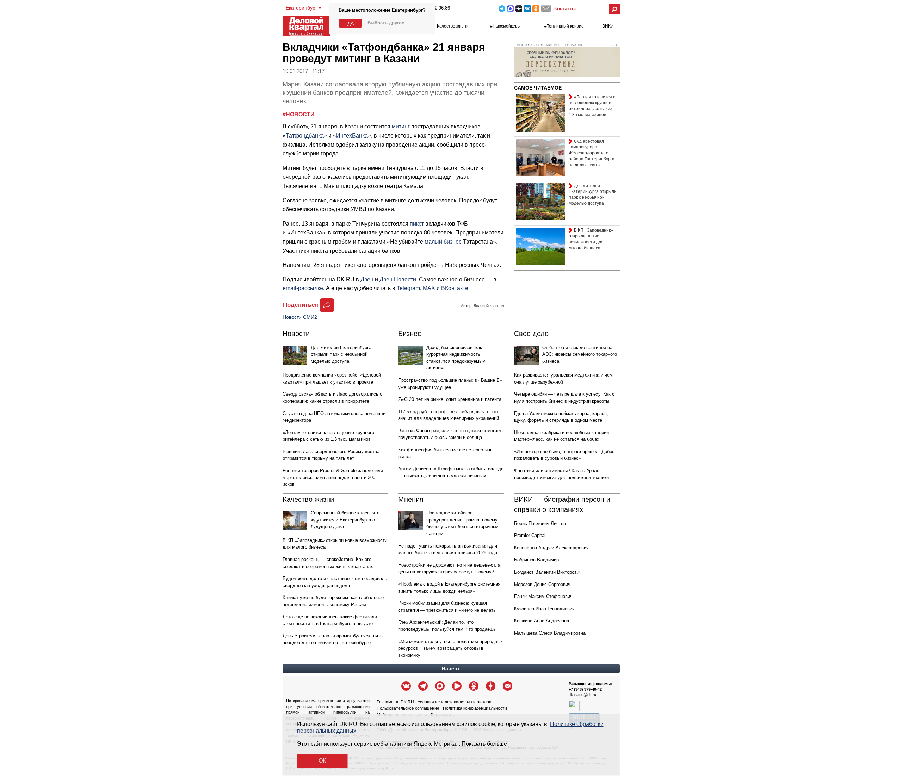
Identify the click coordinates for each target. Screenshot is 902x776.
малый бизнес (443, 242)
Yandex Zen (518, 8)
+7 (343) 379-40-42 (585, 689)
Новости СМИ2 (300, 317)
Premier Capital (529, 535)
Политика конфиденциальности (475, 708)
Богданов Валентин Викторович (548, 572)
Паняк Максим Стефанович (543, 596)
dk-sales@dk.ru (582, 694)
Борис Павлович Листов (540, 523)
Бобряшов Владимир (536, 559)
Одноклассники (535, 8)
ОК (322, 761)
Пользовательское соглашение (408, 708)
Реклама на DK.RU (395, 701)
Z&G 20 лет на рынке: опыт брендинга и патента (449, 399)
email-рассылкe (303, 288)
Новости (296, 333)
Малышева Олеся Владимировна (550, 633)
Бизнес (409, 333)
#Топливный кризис (563, 26)
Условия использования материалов (454, 701)
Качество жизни (453, 26)
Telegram (502, 8)
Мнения (411, 499)
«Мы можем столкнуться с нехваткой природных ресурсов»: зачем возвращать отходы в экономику (450, 648)
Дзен (366, 279)
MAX (510, 8)
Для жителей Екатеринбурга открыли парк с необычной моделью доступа (341, 354)
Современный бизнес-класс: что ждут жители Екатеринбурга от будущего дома (345, 519)
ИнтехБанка (352, 136)
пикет (417, 224)
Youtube (457, 686)
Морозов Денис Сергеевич (542, 584)
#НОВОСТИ (299, 114)
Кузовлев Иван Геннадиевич (544, 608)
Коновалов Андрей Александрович (551, 547)
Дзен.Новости (397, 279)
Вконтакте (527, 8)
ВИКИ (608, 26)
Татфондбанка (305, 136)
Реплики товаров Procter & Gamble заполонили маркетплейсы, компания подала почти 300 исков (333, 477)
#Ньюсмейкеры (505, 26)
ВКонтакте (454, 288)
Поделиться (300, 304)
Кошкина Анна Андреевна (541, 620)
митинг (401, 126)
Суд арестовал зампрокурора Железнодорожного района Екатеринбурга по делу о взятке (591, 153)
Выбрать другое (385, 22)
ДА (350, 23)
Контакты (565, 8)
